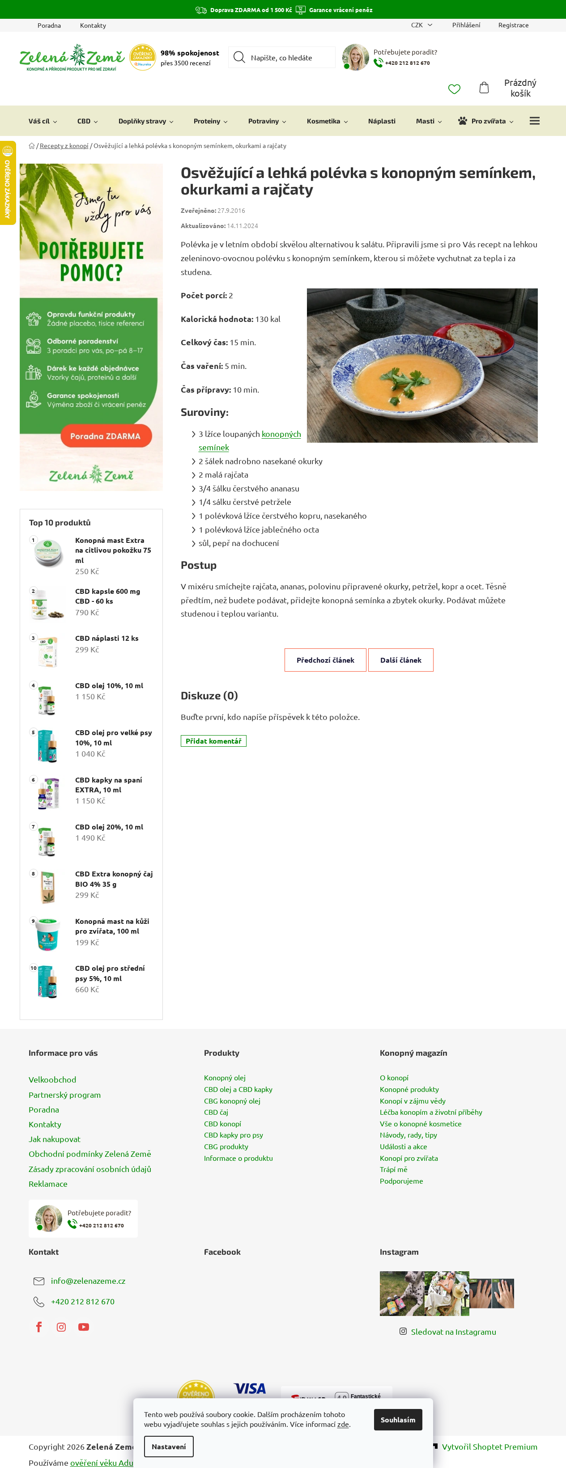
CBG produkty (226, 1146)
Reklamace (48, 1183)
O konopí (394, 1078)
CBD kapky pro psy (233, 1135)
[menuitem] (43, 121)
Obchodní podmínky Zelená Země (90, 1153)
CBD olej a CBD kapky (238, 1089)
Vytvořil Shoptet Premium (490, 1446)
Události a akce (403, 1146)
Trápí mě (394, 1169)
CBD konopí (222, 1124)
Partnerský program (65, 1094)
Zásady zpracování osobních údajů (90, 1168)
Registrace (513, 25)
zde (343, 1423)
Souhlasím (398, 1419)
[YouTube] (83, 1327)
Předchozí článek (325, 659)
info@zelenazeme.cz (88, 1280)
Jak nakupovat (55, 1138)
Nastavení (169, 1446)
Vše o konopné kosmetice (421, 1124)
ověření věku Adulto (107, 1462)
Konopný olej (225, 1078)
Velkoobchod (53, 1079)
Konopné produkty (409, 1089)
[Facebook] (39, 1327)
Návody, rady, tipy (408, 1135)
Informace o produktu (238, 1158)
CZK (417, 25)
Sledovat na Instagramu (453, 1331)
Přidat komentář (214, 740)
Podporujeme (401, 1181)
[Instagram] (61, 1327)
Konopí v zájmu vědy (413, 1101)
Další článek (400, 659)
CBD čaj (216, 1112)
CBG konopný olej (232, 1101)
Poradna (49, 25)
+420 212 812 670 (83, 1300)
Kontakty (93, 25)
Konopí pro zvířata (409, 1158)
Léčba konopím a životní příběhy (431, 1112)
